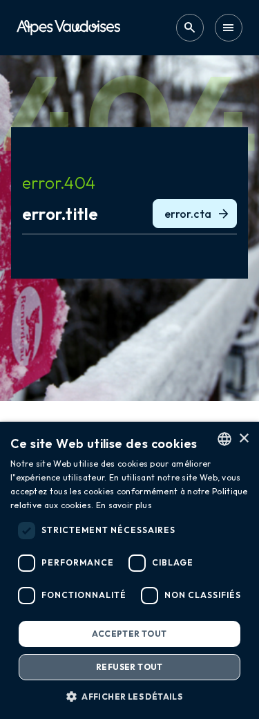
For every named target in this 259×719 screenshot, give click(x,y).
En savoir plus (124, 505)
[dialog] (129, 570)
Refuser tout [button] (129, 667)
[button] (129, 696)
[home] (68, 27)
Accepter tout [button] (129, 633)
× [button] (243, 438)
